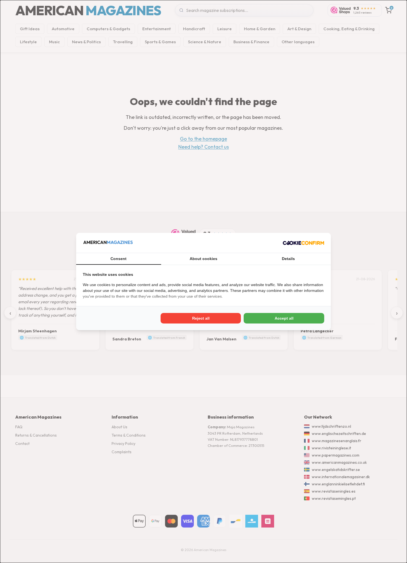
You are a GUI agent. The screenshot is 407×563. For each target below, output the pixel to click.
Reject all (201, 318)
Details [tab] (288, 258)
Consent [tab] (118, 258)
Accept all (284, 318)
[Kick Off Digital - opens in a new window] (303, 242)
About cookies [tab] (203, 258)
